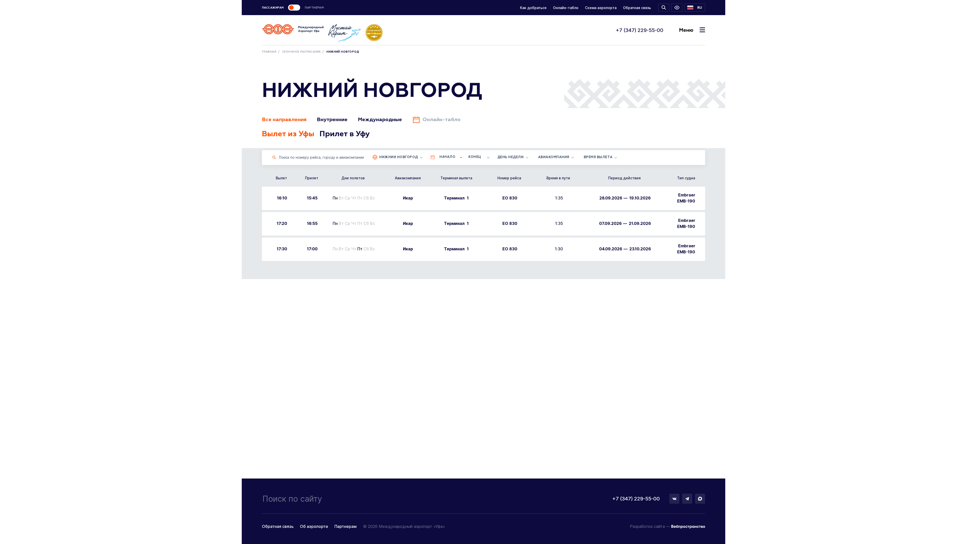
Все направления (284, 119)
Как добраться (533, 8)
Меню (686, 30)
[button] (695, 7)
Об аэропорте (314, 526)
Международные (380, 119)
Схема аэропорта (600, 8)
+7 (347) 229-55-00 (639, 30)
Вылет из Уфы (288, 134)
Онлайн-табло (565, 8)
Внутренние (332, 119)
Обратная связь (637, 8)
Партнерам (345, 526)
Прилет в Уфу (345, 134)
